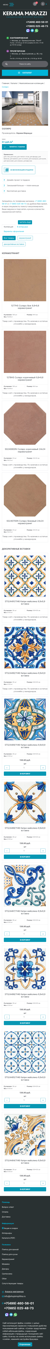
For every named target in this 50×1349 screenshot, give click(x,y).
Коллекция (8, 227)
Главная (5, 83)
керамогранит (25, 238)
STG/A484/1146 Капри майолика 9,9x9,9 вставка (25, 1161)
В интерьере (22, 227)
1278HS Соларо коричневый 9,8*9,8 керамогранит (25, 378)
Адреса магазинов (14, 1291)
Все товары (9, 238)
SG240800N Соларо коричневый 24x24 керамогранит (25, 450)
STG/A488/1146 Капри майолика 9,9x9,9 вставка (25, 829)
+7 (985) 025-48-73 (17, 204)
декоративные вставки (14, 244)
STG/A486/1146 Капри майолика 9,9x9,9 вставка (25, 995)
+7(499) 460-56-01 (37, 22)
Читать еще (25, 222)
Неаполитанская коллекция (31, 83)
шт (25, 764)
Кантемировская (19, 38)
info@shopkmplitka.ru (15, 1296)
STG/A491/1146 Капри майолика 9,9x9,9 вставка (25, 602)
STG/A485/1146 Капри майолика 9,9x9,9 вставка (25, 1078)
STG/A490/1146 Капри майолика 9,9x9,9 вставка (25, 674)
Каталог (14, 83)
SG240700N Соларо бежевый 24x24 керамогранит (25, 522)
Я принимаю (25, 1344)
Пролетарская (17, 51)
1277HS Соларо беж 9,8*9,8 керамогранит (25, 306)
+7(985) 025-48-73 (37, 26)
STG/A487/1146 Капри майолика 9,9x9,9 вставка (25, 912)
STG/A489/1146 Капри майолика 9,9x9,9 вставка (25, 746)
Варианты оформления (14, 231)
